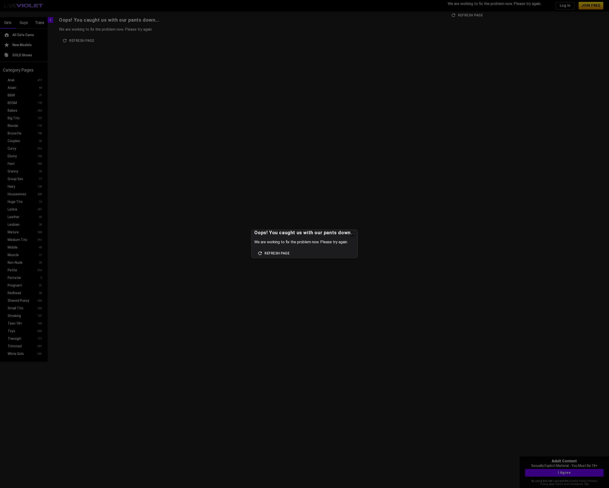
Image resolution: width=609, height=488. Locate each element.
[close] (353, 234)
